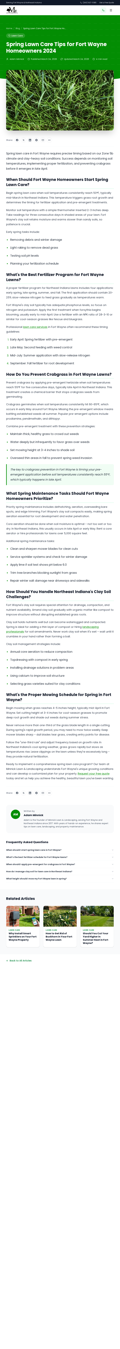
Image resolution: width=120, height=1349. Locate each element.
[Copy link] (49, 140)
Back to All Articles (21, 960)
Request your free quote (93, 773)
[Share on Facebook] (17, 140)
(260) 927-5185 (89, 2)
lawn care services (35, 327)
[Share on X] (23, 140)
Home (9, 28)
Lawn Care (17, 35)
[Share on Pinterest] (36, 140)
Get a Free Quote (106, 2)
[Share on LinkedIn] (30, 140)
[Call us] (103, 10)
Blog (18, 28)
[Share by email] (43, 140)
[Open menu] (111, 10)
